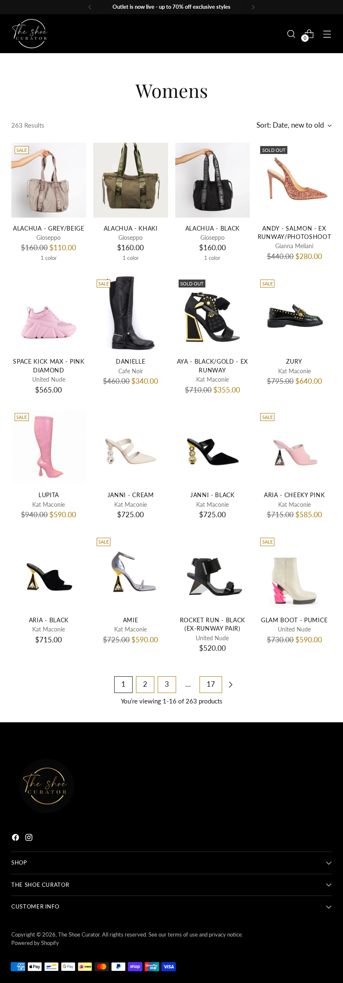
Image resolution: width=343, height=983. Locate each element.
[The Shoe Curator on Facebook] (16, 838)
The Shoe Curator (79, 934)
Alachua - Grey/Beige (48, 228)
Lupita (48, 495)
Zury (294, 361)
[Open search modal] (291, 33)
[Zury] (294, 313)
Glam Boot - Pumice (294, 620)
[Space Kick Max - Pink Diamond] (48, 313)
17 (211, 684)
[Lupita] (48, 447)
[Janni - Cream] (130, 447)
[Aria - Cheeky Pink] (294, 447)
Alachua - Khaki (131, 228)
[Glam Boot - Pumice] (294, 571)
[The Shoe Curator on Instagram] (30, 838)
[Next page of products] (230, 684)
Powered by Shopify (35, 942)
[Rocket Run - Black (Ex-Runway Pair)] (212, 571)
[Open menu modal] (327, 33)
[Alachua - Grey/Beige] (48, 180)
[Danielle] (130, 313)
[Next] (253, 7)
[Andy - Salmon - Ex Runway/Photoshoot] (294, 180)
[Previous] (90, 7)
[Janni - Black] (212, 447)
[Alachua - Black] (212, 180)
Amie (130, 620)
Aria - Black (49, 620)
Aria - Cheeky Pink (294, 495)
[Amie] (130, 571)
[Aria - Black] (48, 571)
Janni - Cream (131, 495)
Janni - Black (212, 495)
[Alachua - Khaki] (130, 180)
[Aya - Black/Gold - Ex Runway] (212, 313)
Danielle (130, 361)
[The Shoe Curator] (30, 34)
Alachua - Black (212, 228)
